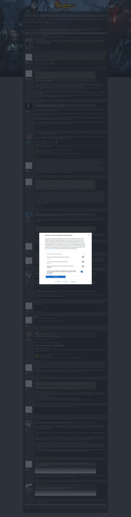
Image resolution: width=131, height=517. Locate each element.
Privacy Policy (73, 281)
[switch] (82, 257)
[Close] (89, 235)
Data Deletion (58, 281)
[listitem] (65, 254)
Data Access (65, 281)
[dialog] (65, 258)
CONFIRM (55, 276)
